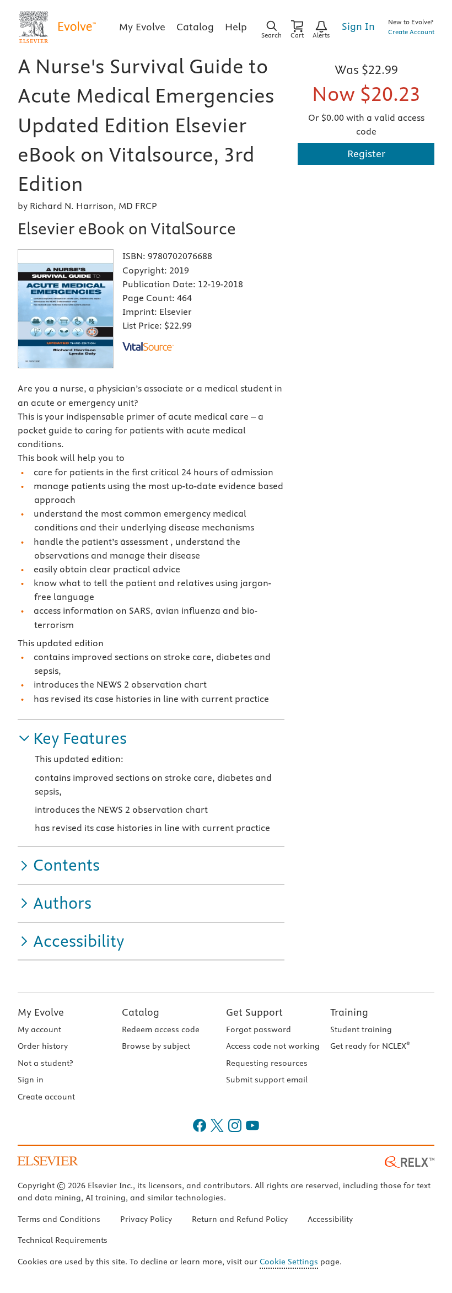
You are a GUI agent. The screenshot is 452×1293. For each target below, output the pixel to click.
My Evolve (41, 1012)
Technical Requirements (62, 1240)
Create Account (411, 32)
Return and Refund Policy (240, 1219)
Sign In (358, 26)
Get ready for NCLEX (370, 1046)
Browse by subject (156, 1046)
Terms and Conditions (59, 1219)
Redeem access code (161, 1029)
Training (349, 1012)
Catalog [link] (195, 26)
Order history (43, 1046)
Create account (46, 1097)
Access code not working (273, 1046)
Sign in (31, 1080)
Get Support (254, 1012)
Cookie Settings (289, 1262)
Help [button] (236, 26)
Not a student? (45, 1063)
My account (39, 1029)
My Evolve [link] (142, 26)
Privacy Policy (146, 1219)
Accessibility (330, 1219)
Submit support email (267, 1080)
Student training (361, 1029)
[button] (72, 738)
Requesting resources (267, 1063)
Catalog (140, 1012)
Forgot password (258, 1029)
